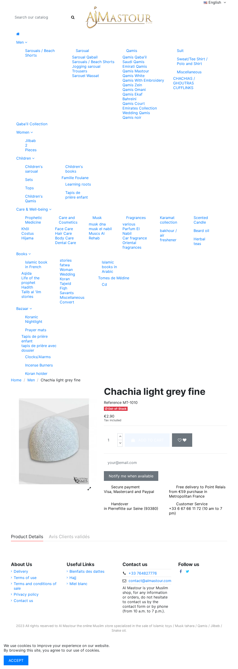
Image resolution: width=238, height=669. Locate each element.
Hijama (27, 238)
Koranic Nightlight (33, 319)
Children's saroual (34, 169)
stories (27, 296)
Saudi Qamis (133, 61)
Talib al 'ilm (31, 291)
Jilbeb (215, 626)
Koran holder (36, 373)
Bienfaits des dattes (86, 571)
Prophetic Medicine (33, 220)
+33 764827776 (143, 573)
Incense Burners (39, 365)
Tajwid (65, 283)
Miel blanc (78, 583)
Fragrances (136, 217)
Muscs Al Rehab (97, 235)
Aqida (26, 273)
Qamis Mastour (135, 71)
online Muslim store (98, 626)
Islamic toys (162, 626)
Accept (16, 660)
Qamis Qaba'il (134, 57)
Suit (180, 50)
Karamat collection (168, 220)
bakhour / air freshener (168, 235)
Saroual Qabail (85, 57)
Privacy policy (26, 594)
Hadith (27, 287)
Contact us (23, 600)
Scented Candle (201, 220)
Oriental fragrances (131, 245)
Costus (27, 233)
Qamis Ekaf (132, 94)
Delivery (21, 571)
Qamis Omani (134, 89)
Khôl (25, 228)
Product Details (27, 536)
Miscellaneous (189, 72)
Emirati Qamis (134, 66)
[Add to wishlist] (182, 440)
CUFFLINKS (183, 87)
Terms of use (25, 577)
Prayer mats (35, 330)
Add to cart (151, 440)
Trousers (79, 71)
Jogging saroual (86, 66)
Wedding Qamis (136, 112)
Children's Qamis (34, 198)
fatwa (65, 265)
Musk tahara (185, 626)
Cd (104, 284)
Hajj (72, 577)
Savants (67, 292)
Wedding (67, 274)
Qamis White (133, 75)
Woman (66, 269)
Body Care (64, 238)
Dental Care (65, 242)
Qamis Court (133, 103)
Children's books (74, 169)
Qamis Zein (132, 85)
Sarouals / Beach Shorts (40, 53)
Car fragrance (134, 238)
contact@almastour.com (150, 580)
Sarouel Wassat (85, 75)
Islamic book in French (36, 264)
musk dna (97, 224)
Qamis (131, 50)
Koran (65, 279)
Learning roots (78, 184)
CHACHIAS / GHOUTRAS (184, 80)
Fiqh (63, 288)
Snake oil (119, 630)
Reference (113, 402)
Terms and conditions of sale (35, 586)
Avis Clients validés (69, 536)
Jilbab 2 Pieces (29, 145)
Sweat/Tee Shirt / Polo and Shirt (192, 61)
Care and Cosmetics (68, 220)
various (128, 224)
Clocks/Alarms (38, 356)
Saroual (82, 50)
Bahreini (129, 98)
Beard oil (201, 230)
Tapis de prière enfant (76, 194)
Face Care (64, 228)
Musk (97, 217)
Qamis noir (131, 117)
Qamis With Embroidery (143, 80)
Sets (29, 179)
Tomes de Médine (113, 278)
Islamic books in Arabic (109, 267)
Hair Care (63, 233)
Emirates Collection (139, 108)
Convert (67, 302)
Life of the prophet (30, 280)
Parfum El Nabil (131, 231)
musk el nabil (100, 228)
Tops (29, 188)
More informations (117, 650)
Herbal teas (199, 241)
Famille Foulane (75, 177)
